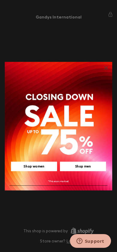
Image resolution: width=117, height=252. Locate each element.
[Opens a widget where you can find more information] (90, 241)
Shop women (33, 166)
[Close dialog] (106, 68)
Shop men (83, 166)
